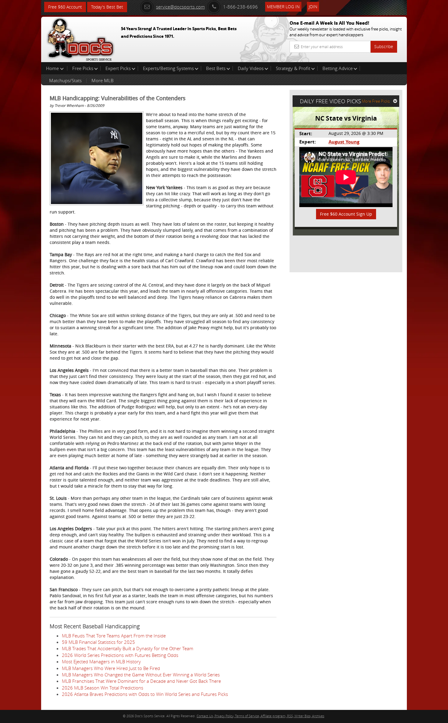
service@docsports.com (180, 7)
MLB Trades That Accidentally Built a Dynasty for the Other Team (127, 648)
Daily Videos (251, 68)
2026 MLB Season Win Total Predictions (102, 688)
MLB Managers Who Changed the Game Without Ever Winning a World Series (141, 675)
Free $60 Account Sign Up (346, 214)
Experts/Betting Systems (168, 68)
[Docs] (80, 38)
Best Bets (216, 68)
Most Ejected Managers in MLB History (101, 661)
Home (53, 68)
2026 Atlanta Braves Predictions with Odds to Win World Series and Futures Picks (145, 694)
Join (313, 6)
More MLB (102, 80)
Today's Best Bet (107, 7)
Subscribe (383, 46)
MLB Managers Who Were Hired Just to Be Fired (111, 668)
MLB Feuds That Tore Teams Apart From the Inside (114, 636)
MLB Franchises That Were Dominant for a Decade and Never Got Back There (141, 681)
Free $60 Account (65, 7)
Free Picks (82, 68)
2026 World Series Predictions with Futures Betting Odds (120, 655)
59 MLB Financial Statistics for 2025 (98, 642)
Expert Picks (118, 68)
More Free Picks (376, 101)
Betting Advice (337, 68)
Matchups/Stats (65, 80)
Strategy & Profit (293, 68)
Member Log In (283, 6)
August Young (344, 142)
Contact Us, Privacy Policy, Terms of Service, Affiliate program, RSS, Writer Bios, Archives (260, 716)
